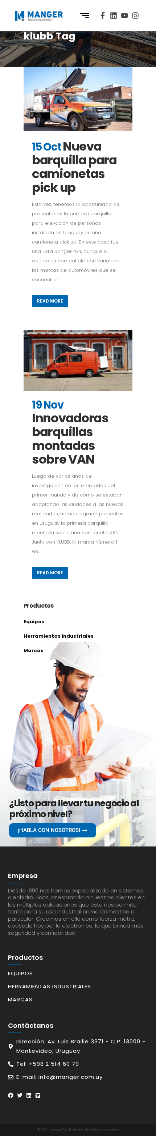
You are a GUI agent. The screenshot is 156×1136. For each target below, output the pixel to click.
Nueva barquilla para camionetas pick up (74, 167)
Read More (50, 301)
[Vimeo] (38, 1095)
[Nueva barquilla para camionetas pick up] (78, 99)
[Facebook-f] (102, 15)
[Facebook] (10, 1095)
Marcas (34, 650)
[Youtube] (124, 15)
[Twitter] (19, 1095)
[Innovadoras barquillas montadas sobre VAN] (78, 360)
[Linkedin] (113, 15)
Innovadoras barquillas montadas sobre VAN (70, 438)
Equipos (34, 621)
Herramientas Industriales (59, 636)
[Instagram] (135, 15)
